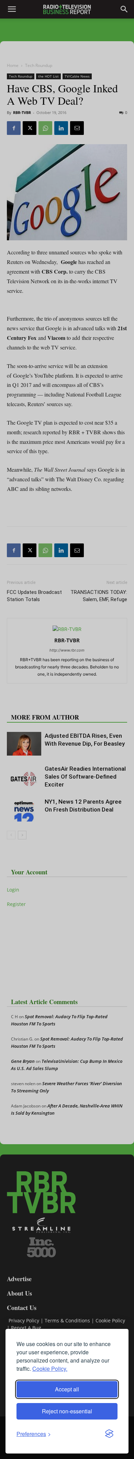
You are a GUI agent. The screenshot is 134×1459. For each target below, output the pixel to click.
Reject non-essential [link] (67, 1411)
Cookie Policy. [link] (49, 1368)
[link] (33, 1434)
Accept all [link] (67, 1389)
